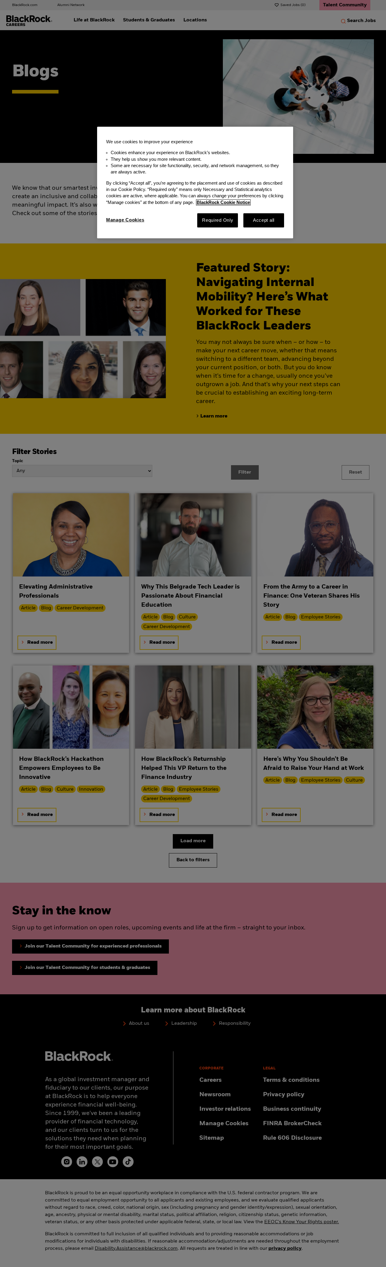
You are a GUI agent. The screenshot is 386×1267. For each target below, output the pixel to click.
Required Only (217, 220)
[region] (195, 182)
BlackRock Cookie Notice (223, 202)
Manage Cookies (125, 220)
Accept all (263, 220)
